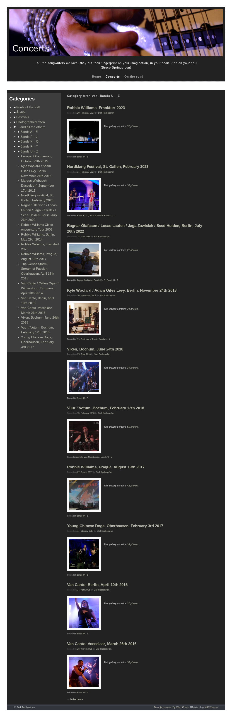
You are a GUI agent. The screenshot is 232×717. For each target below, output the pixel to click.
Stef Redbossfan (106, 113)
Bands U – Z (29, 151)
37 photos (132, 603)
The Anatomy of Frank (87, 339)
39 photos (132, 367)
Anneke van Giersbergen (87, 457)
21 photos (132, 250)
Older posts (75, 699)
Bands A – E (29, 131)
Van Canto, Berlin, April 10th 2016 (97, 585)
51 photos (132, 126)
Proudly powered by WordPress (171, 707)
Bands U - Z (82, 157)
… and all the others (30, 127)
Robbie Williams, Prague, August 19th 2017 (106, 467)
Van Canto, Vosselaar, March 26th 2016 (101, 644)
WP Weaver (211, 707)
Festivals (22, 117)
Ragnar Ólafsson (84, 280)
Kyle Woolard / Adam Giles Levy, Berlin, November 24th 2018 (36, 170)
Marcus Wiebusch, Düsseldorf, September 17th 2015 (37, 185)
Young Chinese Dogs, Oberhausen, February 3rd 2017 (37, 342)
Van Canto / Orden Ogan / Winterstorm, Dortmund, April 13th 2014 (39, 288)
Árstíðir (21, 112)
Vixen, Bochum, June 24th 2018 (95, 349)
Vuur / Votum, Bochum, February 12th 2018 (105, 408)
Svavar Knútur (96, 215)
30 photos (132, 185)
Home (96, 76)
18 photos (132, 544)
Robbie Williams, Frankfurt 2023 (96, 108)
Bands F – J (29, 136)
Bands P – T (29, 146)
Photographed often (30, 122)
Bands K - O (82, 215)
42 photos (132, 485)
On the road (133, 76)
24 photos (132, 308)
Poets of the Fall (28, 107)
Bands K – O (29, 141)
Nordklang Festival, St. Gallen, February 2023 (107, 166)
